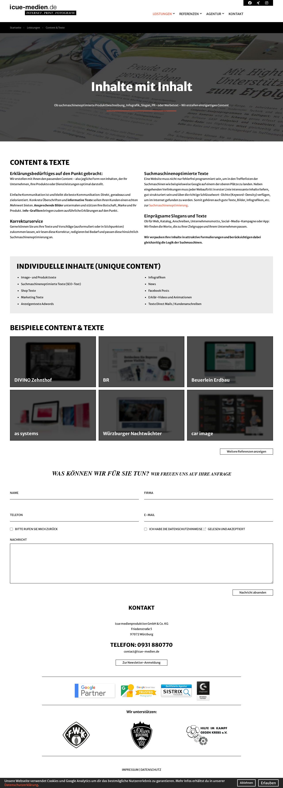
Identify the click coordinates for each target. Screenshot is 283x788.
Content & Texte (55, 27)
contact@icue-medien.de (141, 651)
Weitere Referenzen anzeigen (246, 451)
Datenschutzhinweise (185, 529)
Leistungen (33, 27)
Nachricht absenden (252, 592)
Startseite (15, 27)
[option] (141, 87)
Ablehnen (246, 783)
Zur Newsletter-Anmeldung (141, 662)
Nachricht (18, 540)
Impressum (130, 770)
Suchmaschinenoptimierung (168, 205)
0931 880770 (155, 644)
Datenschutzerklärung (21, 785)
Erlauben (268, 783)
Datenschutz (151, 770)
